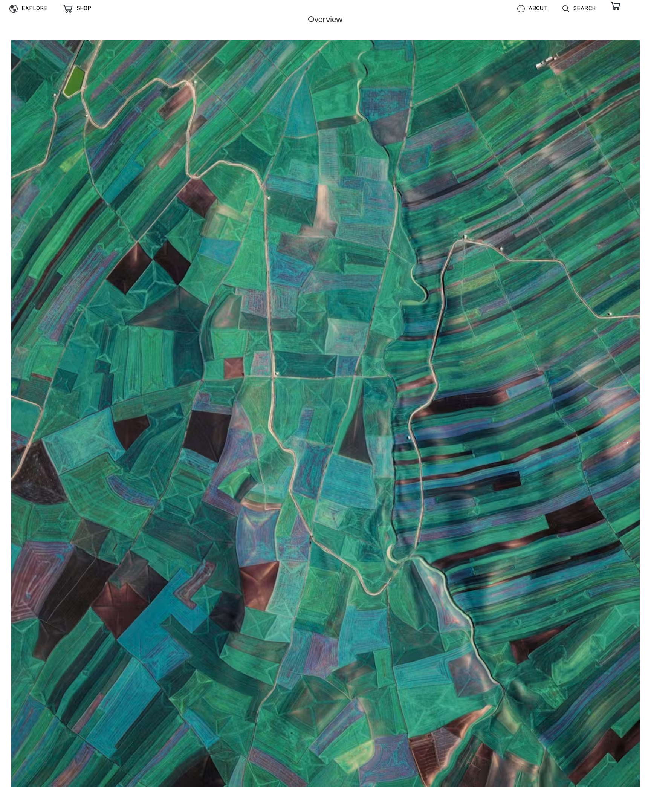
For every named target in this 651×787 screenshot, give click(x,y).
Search (584, 8)
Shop (83, 8)
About (538, 8)
